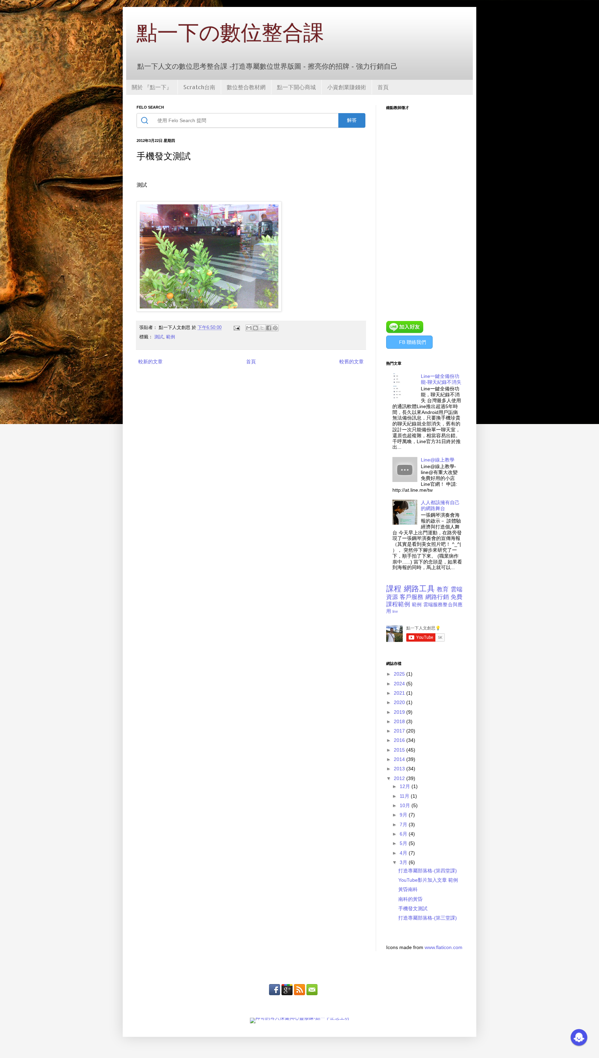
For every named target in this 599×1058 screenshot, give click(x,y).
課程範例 (398, 604)
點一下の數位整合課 (230, 32)
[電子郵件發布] (236, 327)
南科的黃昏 (410, 899)
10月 (405, 805)
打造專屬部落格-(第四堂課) (427, 870)
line (395, 611)
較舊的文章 (351, 361)
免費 (456, 597)
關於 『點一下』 (152, 87)
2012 (400, 778)
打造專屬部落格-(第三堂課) (427, 918)
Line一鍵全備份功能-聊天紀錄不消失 (441, 379)
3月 (404, 862)
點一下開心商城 (296, 87)
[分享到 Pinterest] (275, 327)
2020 (400, 702)
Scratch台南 (199, 87)
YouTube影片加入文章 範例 (428, 880)
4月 (404, 853)
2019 (400, 712)
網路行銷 (437, 597)
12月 (405, 786)
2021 (400, 693)
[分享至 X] (262, 327)
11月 (405, 796)
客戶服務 (411, 597)
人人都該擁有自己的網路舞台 (440, 505)
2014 (400, 759)
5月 (404, 843)
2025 (400, 674)
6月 (404, 834)
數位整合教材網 (246, 87)
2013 (400, 768)
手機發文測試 (412, 908)
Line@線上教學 (437, 460)
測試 (158, 337)
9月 (404, 815)
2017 (400, 731)
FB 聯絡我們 (412, 342)
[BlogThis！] (255, 327)
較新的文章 (150, 361)
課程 (394, 588)
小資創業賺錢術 (346, 87)
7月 (404, 824)
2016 (400, 740)
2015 (400, 750)
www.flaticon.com (443, 947)
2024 (400, 683)
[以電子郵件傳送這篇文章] (248, 327)
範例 (170, 337)
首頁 (383, 87)
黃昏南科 (408, 889)
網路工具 (419, 588)
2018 (400, 721)
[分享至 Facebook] (268, 327)
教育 (443, 589)
